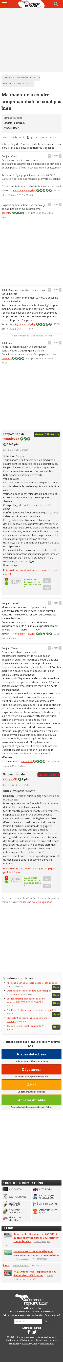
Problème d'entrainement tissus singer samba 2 (30, 1010)
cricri (24, 137)
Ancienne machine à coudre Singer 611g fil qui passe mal (32, 984)
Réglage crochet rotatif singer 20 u (24, 1026)
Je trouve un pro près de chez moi (31, 1076)
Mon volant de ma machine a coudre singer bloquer (28, 1019)
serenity (7, 212)
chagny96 (10, 779)
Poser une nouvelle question (35, 901)
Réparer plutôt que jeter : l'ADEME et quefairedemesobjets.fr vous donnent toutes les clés (36, 1237)
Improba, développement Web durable (31, 1338)
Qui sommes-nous (25, 1337)
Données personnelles (47, 1340)
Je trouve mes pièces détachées (31, 1061)
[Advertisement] (31, 40)
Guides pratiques (42, 1241)
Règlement (14, 1343)
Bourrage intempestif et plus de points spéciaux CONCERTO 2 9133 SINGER (26, 1000)
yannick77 (11, 438)
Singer (18, 117)
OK (46, 1321)
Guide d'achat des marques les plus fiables (31, 1107)
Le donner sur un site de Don (32, 1092)
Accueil (31, 4)
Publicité (26, 1343)
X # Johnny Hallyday (24, 190)
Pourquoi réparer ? (25, 1259)
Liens (6, 1265)
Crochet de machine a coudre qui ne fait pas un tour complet (29, 992)
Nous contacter (47, 1343)
